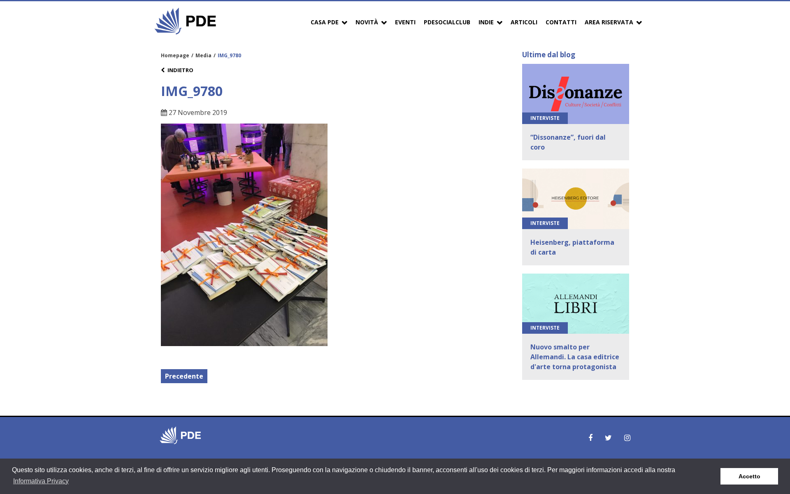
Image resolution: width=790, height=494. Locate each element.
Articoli (524, 22)
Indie (486, 22)
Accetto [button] (749, 476)
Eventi (405, 22)
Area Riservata (609, 22)
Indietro (180, 70)
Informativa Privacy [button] (41, 481)
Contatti (561, 22)
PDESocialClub (447, 22)
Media (203, 55)
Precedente (184, 376)
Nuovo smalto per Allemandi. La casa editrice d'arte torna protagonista (574, 356)
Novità (367, 22)
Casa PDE (325, 22)
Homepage (175, 55)
